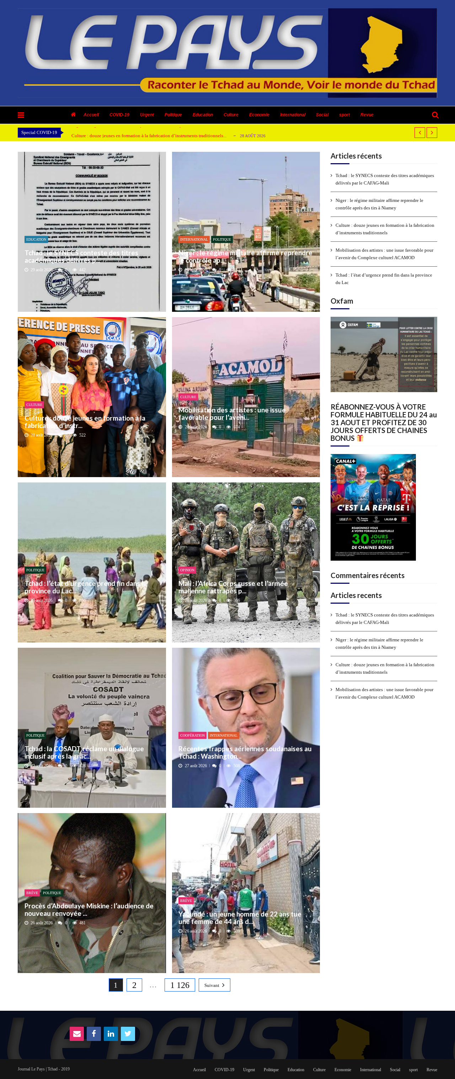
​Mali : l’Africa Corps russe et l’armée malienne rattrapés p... (233, 586)
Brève (32, 892)
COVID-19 (119, 114)
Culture (231, 114)
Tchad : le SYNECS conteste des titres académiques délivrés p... (81, 256)
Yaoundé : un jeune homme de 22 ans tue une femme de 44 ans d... (239, 917)
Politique (173, 114)
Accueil (91, 114)
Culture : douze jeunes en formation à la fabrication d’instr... (85, 421)
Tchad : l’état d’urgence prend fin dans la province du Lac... (86, 586)
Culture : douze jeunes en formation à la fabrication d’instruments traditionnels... (148, 135)
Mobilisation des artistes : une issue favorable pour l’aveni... (232, 413)
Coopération (192, 735)
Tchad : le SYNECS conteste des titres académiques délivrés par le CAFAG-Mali (385, 179)
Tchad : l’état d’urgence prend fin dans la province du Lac (384, 278)
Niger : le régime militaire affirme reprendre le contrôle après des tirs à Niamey (379, 204)
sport (344, 114)
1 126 (179, 985)
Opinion (187, 570)
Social (322, 114)
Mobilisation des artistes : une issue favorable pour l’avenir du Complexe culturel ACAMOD (384, 253)
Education (203, 114)
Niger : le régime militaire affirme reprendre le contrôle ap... (245, 256)
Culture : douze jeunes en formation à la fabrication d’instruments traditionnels (385, 229)
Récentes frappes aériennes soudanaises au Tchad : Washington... (245, 752)
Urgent (147, 114)
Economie (259, 114)
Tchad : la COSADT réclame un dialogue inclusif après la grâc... (84, 752)
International (292, 114)
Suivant (211, 985)
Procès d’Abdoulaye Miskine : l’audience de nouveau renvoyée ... (89, 909)
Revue (367, 114)
